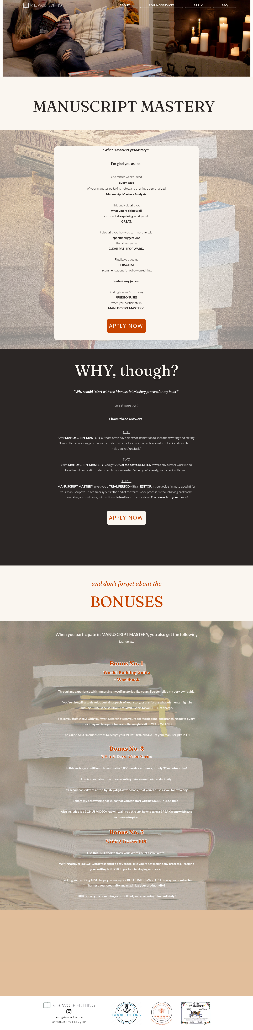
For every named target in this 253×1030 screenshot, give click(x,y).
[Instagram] (69, 1011)
